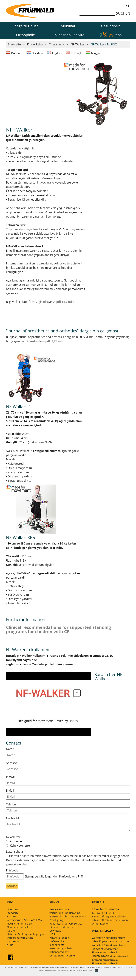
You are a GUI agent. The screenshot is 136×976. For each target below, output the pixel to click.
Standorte (13, 913)
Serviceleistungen (59, 909)
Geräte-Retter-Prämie (62, 955)
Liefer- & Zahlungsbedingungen (26, 934)
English (57, 53)
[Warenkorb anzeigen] (106, 6)
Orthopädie (25, 34)
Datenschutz (14, 852)
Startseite (14, 44)
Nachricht (12, 818)
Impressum (13, 941)
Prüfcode (12, 870)
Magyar (96, 53)
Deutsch (16, 53)
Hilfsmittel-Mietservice (62, 927)
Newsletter (13, 837)
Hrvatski (37, 53)
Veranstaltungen (59, 937)
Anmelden (16, 841)
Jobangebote (56, 945)
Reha (118, 34)
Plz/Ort (10, 777)
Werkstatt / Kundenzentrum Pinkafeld (108, 946)
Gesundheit (110, 26)
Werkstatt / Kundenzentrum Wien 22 (110, 939)
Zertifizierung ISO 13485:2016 (24, 920)
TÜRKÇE (76, 53)
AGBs (10, 945)
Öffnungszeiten (101, 923)
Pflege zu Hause (25, 26)
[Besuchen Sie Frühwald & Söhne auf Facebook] (10, 957)
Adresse (11, 763)
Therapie (55, 44)
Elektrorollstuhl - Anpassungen (67, 916)
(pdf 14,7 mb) (64, 302)
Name (10, 749)
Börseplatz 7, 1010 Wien (106, 909)
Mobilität (68, 26)
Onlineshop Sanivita (68, 34)
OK (96, 970)
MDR (52, 934)
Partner (11, 930)
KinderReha (35, 44)
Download (55, 930)
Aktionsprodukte (59, 952)
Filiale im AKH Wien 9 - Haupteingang (110, 956)
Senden (12, 886)
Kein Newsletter (20, 845)
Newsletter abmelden (20, 927)
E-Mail (10, 790)
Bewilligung (56, 920)
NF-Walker (77, 44)
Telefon (11, 804)
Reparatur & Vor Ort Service (65, 923)
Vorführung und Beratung (64, 913)
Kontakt (11, 916)
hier (90, 970)
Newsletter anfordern (20, 923)
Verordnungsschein (61, 948)
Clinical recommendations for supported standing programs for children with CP (58, 629)
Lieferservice (56, 941)
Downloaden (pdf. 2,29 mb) (44, 341)
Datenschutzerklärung (20, 937)
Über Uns (12, 909)
